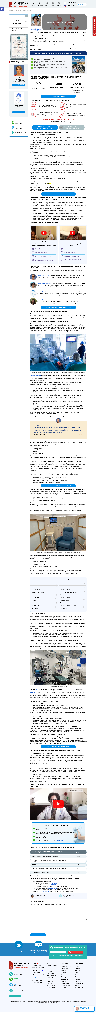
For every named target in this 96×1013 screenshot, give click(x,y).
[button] (2, 9)
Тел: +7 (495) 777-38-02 (38, 967)
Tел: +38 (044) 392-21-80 (38, 982)
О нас (17, 20)
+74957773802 (59, 840)
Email (31, 928)
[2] (35, 507)
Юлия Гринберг (18, 105)
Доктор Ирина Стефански (44, 283)
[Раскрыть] (93, 1009)
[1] (75, 397)
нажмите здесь (54, 71)
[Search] (78, 4)
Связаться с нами (15, 996)
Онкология (79, 963)
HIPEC (37, 689)
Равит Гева (19, 77)
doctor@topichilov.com (20, 132)
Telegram (17, 126)
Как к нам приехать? (18, 23)
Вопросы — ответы (18, 26)
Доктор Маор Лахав (42, 291)
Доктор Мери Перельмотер (45, 299)
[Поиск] (26, 16)
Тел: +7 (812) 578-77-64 (38, 974)
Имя (31, 922)
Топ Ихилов (48, 44)
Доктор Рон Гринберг (48, 260)
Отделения (65, 963)
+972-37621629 (18, 974)
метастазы (32, 692)
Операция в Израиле (35, 375)
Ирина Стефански (35, 27)
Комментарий (34, 907)
